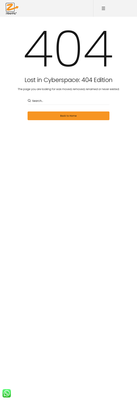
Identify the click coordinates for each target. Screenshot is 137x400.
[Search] (29, 101)
